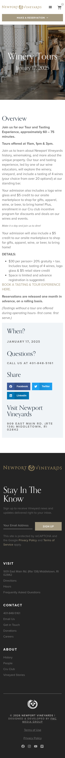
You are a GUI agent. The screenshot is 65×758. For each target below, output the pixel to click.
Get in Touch (11, 625)
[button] (50, 7)
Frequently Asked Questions (21, 592)
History (7, 657)
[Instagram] (29, 746)
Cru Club (9, 669)
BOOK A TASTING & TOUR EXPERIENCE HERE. (31, 287)
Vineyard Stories (14, 675)
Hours (7, 586)
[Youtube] (35, 746)
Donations (9, 630)
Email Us (9, 619)
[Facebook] (23, 746)
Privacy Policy (28, 540)
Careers (8, 636)
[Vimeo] (42, 746)
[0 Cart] (59, 7)
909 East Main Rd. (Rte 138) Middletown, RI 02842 (30, 426)
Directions (9, 580)
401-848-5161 (11, 613)
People (7, 663)
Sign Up (48, 526)
